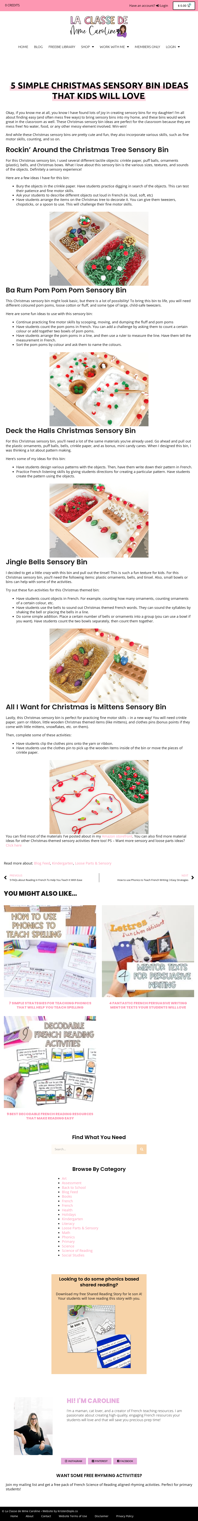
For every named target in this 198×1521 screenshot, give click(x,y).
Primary (68, 1241)
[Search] (142, 1149)
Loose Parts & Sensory (93, 863)
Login (171, 46)
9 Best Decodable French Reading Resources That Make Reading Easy (50, 1116)
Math (66, 1232)
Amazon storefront (117, 836)
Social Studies (73, 1255)
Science (68, 1246)
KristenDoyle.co (68, 1511)
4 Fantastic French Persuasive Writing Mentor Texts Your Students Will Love (148, 1005)
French (67, 1201)
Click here (14, 845)
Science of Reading (77, 1250)
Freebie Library (62, 46)
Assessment (71, 1183)
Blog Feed (42, 863)
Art (64, 1178)
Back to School (74, 1187)
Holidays (69, 1214)
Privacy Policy (124, 1516)
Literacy (68, 1223)
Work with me (112, 46)
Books (67, 1196)
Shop (85, 46)
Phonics (68, 1237)
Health (67, 1210)
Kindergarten (62, 863)
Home (23, 46)
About (29, 1516)
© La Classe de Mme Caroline (21, 1511)
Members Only (147, 46)
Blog (38, 46)
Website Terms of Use (73, 1516)
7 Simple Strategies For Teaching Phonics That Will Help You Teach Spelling (50, 1005)
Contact (46, 1516)
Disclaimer (101, 1516)
